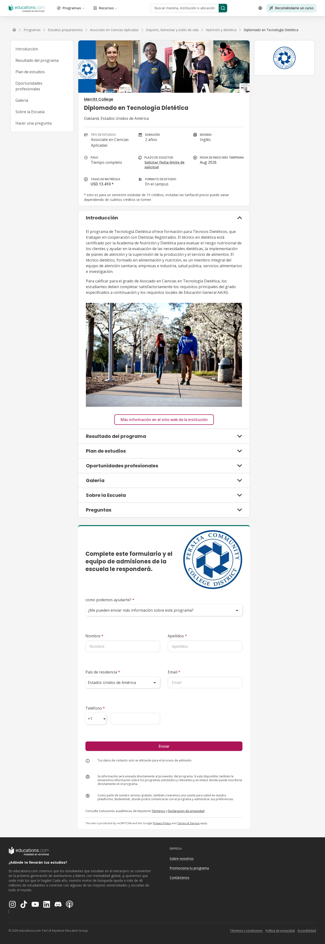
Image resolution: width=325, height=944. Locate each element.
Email (174, 672)
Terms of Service (188, 823)
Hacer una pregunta (33, 123)
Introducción (26, 49)
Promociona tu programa (189, 868)
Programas (72, 8)
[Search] (223, 8)
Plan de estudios (30, 71)
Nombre (94, 636)
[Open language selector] (260, 8)
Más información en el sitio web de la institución (164, 419)
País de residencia (102, 672)
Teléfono (95, 708)
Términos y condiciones (246, 931)
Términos (158, 811)
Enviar (163, 746)
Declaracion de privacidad (186, 811)
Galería (21, 100)
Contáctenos (179, 877)
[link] (271, 30)
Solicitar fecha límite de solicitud (164, 164)
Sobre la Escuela (29, 111)
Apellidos (177, 636)
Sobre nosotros (182, 858)
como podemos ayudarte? (109, 599)
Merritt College (98, 99)
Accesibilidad (307, 931)
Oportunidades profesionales (28, 86)
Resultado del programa (37, 60)
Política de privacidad (280, 931)
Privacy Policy (162, 823)
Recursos (106, 8)
